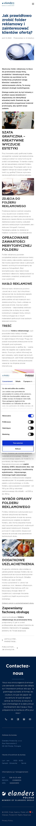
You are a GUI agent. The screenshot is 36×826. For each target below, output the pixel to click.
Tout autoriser (18, 443)
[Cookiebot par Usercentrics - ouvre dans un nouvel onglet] (25, 376)
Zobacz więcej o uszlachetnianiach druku (18, 603)
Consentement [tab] (7, 381)
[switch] (31, 421)
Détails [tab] (18, 381)
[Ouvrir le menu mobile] (33, 4)
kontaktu (25, 628)
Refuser (18, 449)
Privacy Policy (7, 820)
